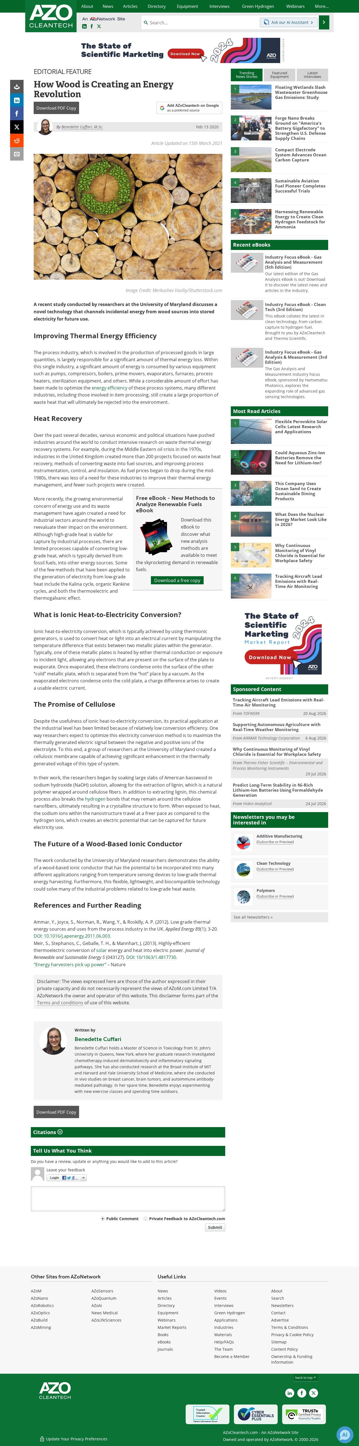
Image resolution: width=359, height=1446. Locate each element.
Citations (45, 1132)
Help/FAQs (224, 1342)
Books (163, 1334)
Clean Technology (274, 863)
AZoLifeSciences (106, 1320)
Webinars (167, 1320)
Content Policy (284, 1349)
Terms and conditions (60, 1002)
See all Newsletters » (253, 917)
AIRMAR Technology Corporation (271, 738)
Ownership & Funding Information (291, 1359)
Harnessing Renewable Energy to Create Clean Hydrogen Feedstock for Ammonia (300, 219)
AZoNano (39, 1298)
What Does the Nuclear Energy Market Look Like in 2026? (301, 519)
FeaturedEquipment (279, 74)
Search (277, 1298)
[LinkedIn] (17, 100)
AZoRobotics (42, 1305)
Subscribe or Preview (275, 841)
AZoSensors (102, 1291)
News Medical (104, 1312)
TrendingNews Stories (246, 74)
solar (101, 950)
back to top (304, 1377)
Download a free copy (177, 580)
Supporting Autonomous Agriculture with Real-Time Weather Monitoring (277, 727)
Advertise (280, 1320)
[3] (251, 159)
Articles (165, 1298)
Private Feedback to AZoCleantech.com (187, 1218)
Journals (165, 1349)
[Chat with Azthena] (345, 1434)
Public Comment (122, 1218)
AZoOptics (40, 1312)
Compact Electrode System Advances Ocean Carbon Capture (300, 155)
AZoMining (41, 1327)
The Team (223, 1349)
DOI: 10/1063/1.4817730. (151, 957)
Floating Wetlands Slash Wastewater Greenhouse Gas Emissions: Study (301, 92)
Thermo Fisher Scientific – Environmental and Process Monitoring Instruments (278, 765)
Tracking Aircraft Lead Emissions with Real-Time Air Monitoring (298, 581)
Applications (226, 1320)
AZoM (36, 1291)
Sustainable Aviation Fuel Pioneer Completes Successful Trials (300, 186)
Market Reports (172, 1327)
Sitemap (279, 1342)
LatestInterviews (312, 74)
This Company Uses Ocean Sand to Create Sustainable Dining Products (298, 491)
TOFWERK (251, 713)
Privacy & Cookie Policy (292, 1334)
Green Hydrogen (229, 1312)
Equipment (168, 1312)
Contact (278, 1312)
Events (220, 1298)
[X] (17, 127)
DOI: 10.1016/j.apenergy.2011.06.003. (72, 936)
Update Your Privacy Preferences (76, 1439)
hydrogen (95, 799)
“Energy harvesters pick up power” (70, 964)
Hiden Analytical (257, 803)
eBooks (164, 1342)
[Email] (17, 154)
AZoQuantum (103, 1298)
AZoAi (96, 1305)
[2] (251, 127)
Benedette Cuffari (98, 1039)
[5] (251, 221)
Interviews (224, 1305)
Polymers (266, 890)
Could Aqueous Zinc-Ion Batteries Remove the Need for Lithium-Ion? (300, 457)
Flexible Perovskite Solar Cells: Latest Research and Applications (301, 426)
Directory (166, 1305)
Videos (220, 1291)
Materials (223, 1334)
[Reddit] (17, 140)
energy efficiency (109, 388)
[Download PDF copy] (17, 86)
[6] (251, 585)
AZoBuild (39, 1320)
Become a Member (232, 1356)
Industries (223, 1327)
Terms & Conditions (289, 1327)
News (163, 1291)
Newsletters (282, 1305)
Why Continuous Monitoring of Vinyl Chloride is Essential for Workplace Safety (300, 553)
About (276, 1291)
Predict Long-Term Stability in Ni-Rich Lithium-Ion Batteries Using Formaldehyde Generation (278, 790)
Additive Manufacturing (279, 836)
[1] (251, 96)
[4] (251, 190)
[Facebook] (17, 113)
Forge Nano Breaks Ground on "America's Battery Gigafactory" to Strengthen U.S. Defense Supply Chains (300, 128)
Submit (215, 1227)
